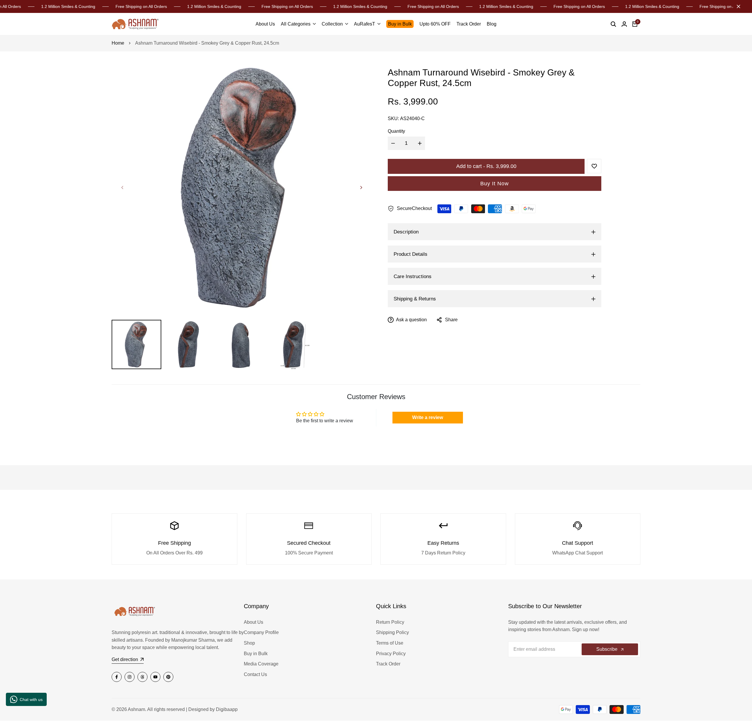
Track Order (388, 663)
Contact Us (255, 674)
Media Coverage (261, 663)
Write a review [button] (427, 417)
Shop (249, 642)
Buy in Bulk (256, 653)
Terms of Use (389, 642)
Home (118, 43)
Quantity (396, 131)
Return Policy (390, 622)
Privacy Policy (391, 653)
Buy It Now (494, 184)
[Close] (737, 6)
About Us (253, 622)
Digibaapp (227, 709)
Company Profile (261, 632)
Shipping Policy (392, 632)
